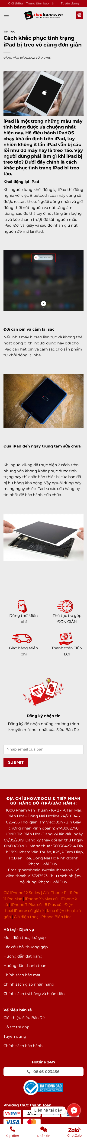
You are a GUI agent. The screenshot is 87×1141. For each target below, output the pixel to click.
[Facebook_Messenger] (74, 1110)
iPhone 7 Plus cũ (26, 904)
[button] (6, 15)
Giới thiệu (15, 3)
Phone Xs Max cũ (42, 899)
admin (46, 57)
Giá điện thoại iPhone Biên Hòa (42, 917)
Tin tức (9, 31)
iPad (8, 121)
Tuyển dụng (70, 3)
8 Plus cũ (53, 904)
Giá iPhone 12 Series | (22, 893)
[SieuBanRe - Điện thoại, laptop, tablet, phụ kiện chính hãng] (43, 15)
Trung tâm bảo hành (42, 3)
